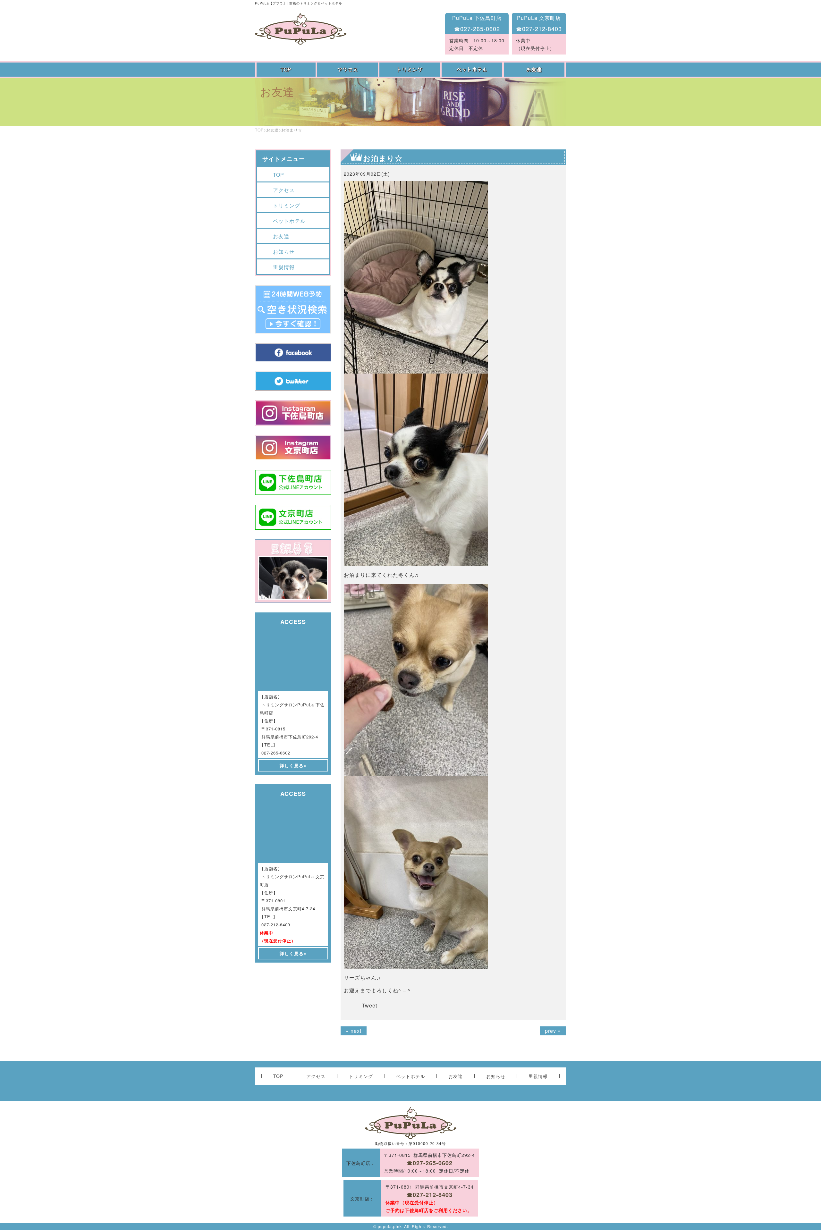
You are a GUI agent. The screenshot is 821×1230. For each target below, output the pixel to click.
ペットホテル (473, 70)
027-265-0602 (275, 753)
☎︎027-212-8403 (539, 28)
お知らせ (284, 251)
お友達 (535, 70)
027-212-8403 (275, 925)
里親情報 (284, 267)
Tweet (369, 1005)
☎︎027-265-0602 (477, 28)
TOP (286, 70)
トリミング (410, 70)
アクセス (348, 70)
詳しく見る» (293, 765)
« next (353, 1030)
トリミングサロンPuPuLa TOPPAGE (300, 29)
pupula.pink (390, 1226)
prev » (553, 1030)
